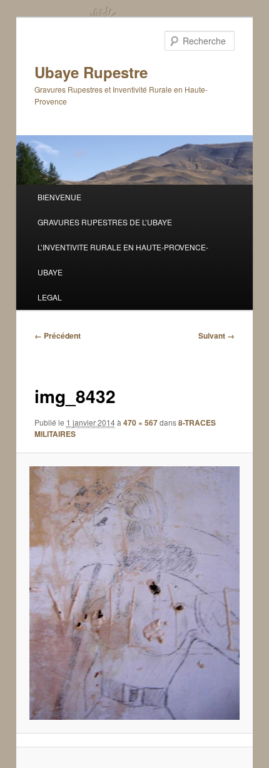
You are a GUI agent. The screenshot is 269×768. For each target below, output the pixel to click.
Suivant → (216, 335)
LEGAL (50, 297)
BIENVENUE (59, 197)
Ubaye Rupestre (91, 72)
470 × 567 (140, 422)
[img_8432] (134, 593)
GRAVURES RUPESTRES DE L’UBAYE (105, 222)
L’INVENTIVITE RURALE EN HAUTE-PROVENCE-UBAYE (123, 259)
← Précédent (57, 335)
